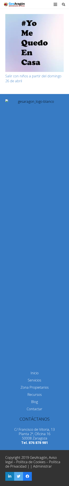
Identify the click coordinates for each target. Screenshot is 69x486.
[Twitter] (18, 476)
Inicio (35, 373)
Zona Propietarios (35, 387)
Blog (34, 401)
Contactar (34, 409)
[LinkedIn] (9, 476)
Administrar (42, 466)
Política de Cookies (30, 462)
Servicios (34, 380)
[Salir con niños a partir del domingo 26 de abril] (34, 43)
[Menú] (55, 4)
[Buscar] (63, 4)
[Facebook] (27, 476)
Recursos (34, 394)
